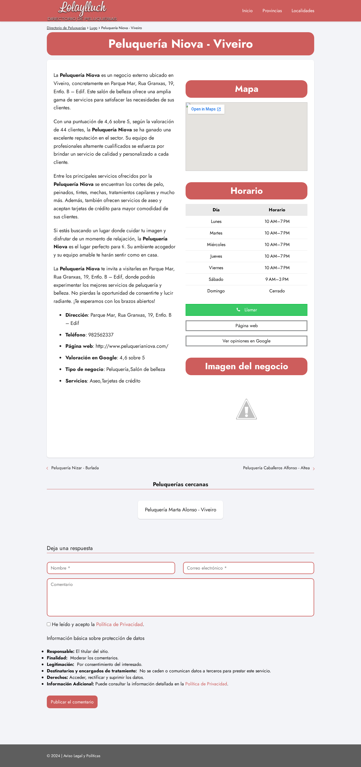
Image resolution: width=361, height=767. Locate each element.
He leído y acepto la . (97, 624)
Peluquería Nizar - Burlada (75, 468)
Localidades (303, 10)
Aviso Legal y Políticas (81, 756)
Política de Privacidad (119, 624)
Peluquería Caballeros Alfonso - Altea (276, 468)
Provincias (272, 10)
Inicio (247, 10)
